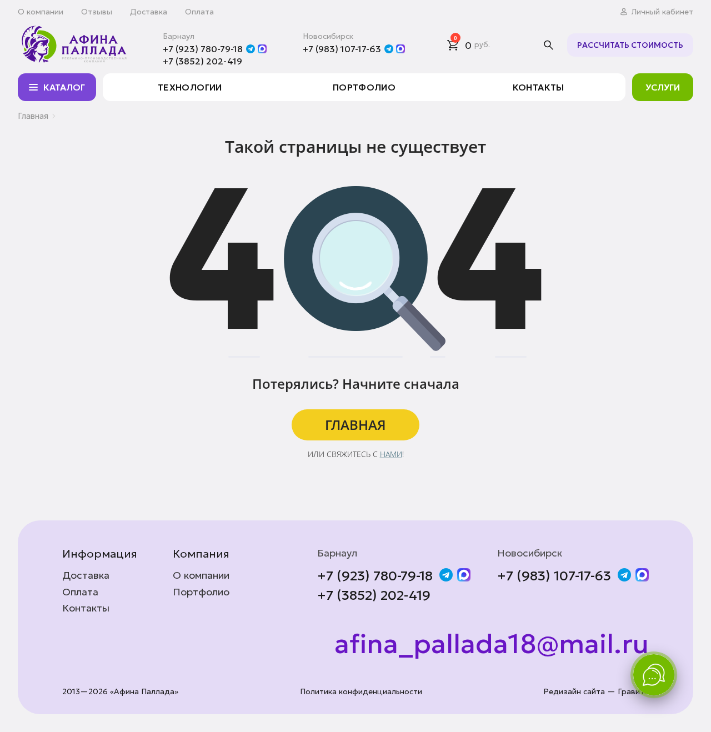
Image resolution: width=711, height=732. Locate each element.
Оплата (199, 12)
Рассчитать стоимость (630, 45)
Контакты (538, 87)
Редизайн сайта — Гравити (596, 691)
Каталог (64, 87)
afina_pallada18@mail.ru (491, 644)
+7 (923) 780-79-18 (203, 48)
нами (391, 454)
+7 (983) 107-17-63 (342, 48)
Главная (33, 116)
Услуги (662, 87)
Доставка (148, 12)
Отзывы (96, 12)
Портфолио (364, 87)
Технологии (190, 87)
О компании (40, 12)
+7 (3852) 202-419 (202, 61)
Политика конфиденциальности (361, 691)
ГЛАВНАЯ (355, 424)
